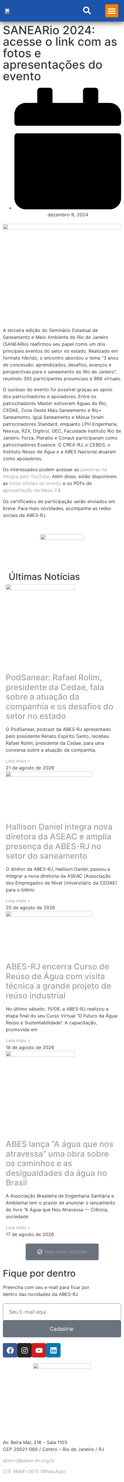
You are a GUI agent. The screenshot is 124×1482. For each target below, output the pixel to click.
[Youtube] (39, 1350)
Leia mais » (18, 761)
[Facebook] (10, 1350)
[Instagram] (24, 1350)
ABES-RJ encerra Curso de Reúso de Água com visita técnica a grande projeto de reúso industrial (58, 981)
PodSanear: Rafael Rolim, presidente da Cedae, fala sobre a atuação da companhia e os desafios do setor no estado (59, 697)
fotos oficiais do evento (35, 483)
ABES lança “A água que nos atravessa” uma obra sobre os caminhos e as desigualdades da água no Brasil (59, 1163)
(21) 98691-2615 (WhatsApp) (34, 1471)
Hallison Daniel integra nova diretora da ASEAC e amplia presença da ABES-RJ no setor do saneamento (59, 841)
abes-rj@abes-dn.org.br (29, 1460)
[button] (111, 10)
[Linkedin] (53, 1350)
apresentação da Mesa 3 (30, 490)
